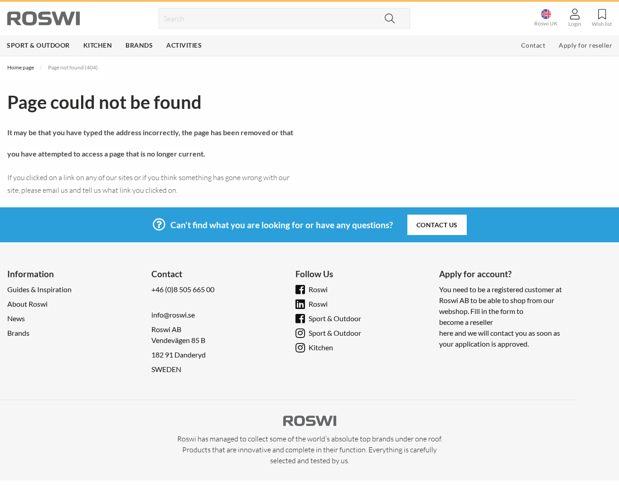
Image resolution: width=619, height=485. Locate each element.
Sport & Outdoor (38, 45)
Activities (184, 45)
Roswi (318, 289)
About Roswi (27, 303)
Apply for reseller (585, 45)
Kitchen (97, 45)
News (16, 318)
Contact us (437, 225)
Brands (139, 45)
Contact (533, 45)
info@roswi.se (173, 314)
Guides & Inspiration (39, 289)
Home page (20, 67)
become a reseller (466, 322)
